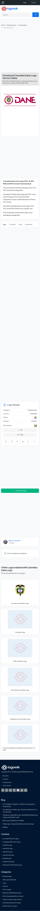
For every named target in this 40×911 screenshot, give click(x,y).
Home (3, 25)
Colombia (12, 224)
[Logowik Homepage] (9, 9)
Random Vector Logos (10, 906)
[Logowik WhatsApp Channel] (25, 790)
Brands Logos (11, 25)
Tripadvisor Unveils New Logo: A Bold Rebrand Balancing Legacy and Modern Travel (20, 816)
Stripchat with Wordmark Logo (12, 865)
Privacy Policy (7, 782)
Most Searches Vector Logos (12, 903)
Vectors (5, 886)
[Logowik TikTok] (22, 790)
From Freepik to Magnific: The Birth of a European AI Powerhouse (19, 805)
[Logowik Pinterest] (14, 790)
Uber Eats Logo (7, 852)
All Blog (5, 827)
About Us (5, 776)
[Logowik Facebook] (2, 790)
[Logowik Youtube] (18, 790)
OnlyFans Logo (7, 845)
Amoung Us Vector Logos (11, 838)
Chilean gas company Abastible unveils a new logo (18, 824)
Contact (5, 779)
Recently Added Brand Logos (12, 893)
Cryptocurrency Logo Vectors (12, 899)
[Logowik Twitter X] (6, 790)
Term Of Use (7, 785)
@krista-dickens (14, 541)
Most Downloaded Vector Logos (13, 896)
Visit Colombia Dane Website (17, 553)
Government (22, 25)
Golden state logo (8, 861)
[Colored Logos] (35, 417)
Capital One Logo (8, 855)
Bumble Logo (7, 858)
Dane (20, 224)
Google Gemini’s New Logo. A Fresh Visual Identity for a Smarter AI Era (20, 811)
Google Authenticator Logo (11, 842)
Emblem (34, 421)
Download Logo (21, 491)
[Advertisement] (20, 51)
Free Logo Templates (9, 879)
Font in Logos (7, 889)
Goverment (28, 224)
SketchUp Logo (8, 848)
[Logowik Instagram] (10, 790)
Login (24, 2)
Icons (4, 883)
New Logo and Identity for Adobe (13, 820)
